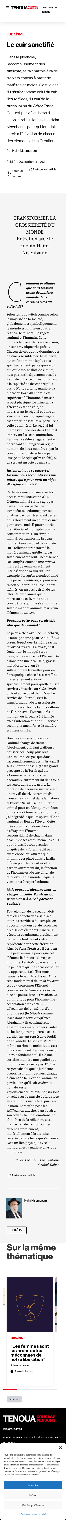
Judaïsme (15, 34)
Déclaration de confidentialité (33, 1514)
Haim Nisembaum (24, 150)
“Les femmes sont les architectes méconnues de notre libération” (29, 1353)
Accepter (33, 1485)
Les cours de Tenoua (49, 9)
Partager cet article (44, 169)
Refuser (33, 1495)
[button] (60, 1447)
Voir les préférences (33, 1505)
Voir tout (14, 1399)
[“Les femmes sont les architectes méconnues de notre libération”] (30, 1304)
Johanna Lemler (20, 1365)
